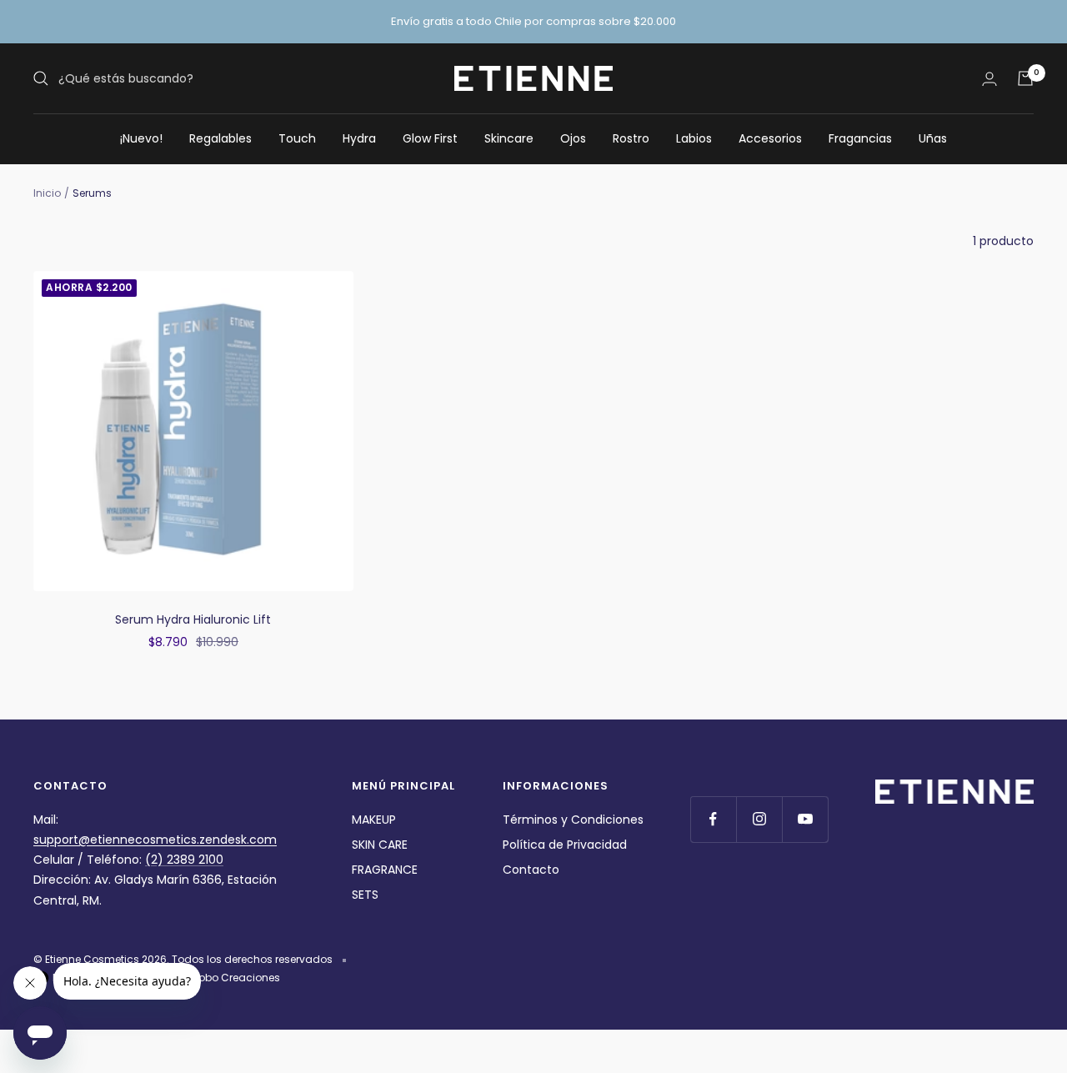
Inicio (47, 193)
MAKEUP (374, 819)
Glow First (430, 138)
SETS (365, 894)
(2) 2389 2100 (184, 859)
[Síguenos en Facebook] (713, 819)
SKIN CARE (380, 844)
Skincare (509, 138)
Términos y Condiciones (573, 819)
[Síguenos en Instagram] (759, 819)
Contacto (531, 869)
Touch (297, 138)
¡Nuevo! (141, 138)
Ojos (573, 138)
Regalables (220, 138)
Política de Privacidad (565, 844)
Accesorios (770, 138)
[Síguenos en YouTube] (805, 819)
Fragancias (860, 138)
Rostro (631, 138)
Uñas (933, 138)
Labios (694, 138)
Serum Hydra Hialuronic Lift (193, 619)
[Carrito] (1025, 78)
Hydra (359, 138)
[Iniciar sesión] (989, 79)
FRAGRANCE (385, 869)
